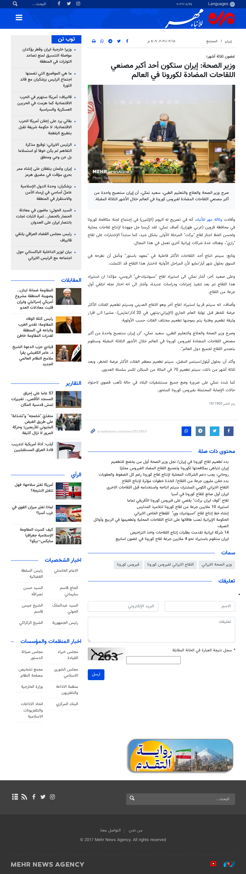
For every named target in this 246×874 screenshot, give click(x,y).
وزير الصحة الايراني (217, 564)
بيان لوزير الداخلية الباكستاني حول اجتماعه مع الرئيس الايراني (44, 255)
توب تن (66, 39)
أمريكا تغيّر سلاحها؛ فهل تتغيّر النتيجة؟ (34, 488)
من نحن (136, 830)
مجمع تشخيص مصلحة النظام (31, 672)
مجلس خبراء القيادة (68, 655)
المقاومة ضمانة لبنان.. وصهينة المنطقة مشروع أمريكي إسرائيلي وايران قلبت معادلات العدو (34, 299)
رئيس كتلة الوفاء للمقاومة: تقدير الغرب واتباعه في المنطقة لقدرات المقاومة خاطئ (35, 327)
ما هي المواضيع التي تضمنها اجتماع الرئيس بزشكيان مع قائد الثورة (46, 79)
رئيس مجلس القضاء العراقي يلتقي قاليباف (43, 237)
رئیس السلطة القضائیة (32, 574)
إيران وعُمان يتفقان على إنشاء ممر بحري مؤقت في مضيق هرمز (44, 172)
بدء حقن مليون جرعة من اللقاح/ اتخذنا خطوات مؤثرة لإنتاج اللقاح (175, 481)
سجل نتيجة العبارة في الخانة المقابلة (203, 651)
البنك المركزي (67, 704)
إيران (228, 41)
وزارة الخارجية (32, 687)
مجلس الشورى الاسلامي (66, 672)
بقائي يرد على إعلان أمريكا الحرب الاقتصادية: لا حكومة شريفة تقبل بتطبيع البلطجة (45, 127)
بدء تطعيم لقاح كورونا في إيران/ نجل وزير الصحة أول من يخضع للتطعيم (170, 462)
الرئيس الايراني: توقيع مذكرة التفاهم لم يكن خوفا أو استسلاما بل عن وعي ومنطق (45, 151)
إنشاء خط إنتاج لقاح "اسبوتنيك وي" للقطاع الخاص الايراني (181, 513)
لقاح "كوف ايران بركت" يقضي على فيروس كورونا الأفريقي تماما (178, 500)
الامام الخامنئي (66, 571)
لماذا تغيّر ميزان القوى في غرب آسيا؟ (32, 510)
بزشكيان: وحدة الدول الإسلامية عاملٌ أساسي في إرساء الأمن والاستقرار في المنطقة (46, 192)
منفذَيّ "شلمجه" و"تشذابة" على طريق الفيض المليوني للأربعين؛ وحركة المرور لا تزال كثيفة (32, 425)
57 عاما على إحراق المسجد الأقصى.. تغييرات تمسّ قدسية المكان (32, 399)
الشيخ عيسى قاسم (32, 608)
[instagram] (52, 797)
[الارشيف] (15, 797)
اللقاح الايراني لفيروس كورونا (170, 564)
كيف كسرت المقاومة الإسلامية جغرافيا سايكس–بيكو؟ (36, 535)
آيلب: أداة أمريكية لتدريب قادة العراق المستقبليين (32, 447)
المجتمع (211, 41)
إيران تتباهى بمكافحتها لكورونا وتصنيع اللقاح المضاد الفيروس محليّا (174, 468)
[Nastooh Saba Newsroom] (226, 864)
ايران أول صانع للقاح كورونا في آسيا (200, 494)
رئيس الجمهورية (65, 623)
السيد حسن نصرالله (33, 591)
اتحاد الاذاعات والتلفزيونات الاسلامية (32, 710)
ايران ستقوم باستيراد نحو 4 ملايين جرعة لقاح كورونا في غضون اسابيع (172, 539)
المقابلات (71, 280)
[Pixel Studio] (210, 864)
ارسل (96, 674)
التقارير (73, 383)
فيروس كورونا (128, 564)
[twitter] (43, 797)
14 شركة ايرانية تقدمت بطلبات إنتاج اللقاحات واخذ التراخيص (179, 532)
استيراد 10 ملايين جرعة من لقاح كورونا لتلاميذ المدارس (183, 507)
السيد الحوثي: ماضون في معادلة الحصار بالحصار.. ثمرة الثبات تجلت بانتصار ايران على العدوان (44, 216)
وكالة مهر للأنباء (209, 220)
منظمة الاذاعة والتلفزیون (67, 690)
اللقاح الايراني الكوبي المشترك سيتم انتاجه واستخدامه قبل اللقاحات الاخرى (168, 487)
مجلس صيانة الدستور (32, 655)
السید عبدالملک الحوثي (65, 608)
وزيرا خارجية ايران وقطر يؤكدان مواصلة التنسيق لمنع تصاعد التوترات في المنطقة (47, 55)
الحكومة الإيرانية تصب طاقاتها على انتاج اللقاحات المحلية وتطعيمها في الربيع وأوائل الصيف (161, 523)
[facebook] (33, 797)
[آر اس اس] (24, 797)
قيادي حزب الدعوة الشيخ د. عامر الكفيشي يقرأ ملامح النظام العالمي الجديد (32, 356)
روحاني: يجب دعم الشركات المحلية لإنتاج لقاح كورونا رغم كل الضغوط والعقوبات (164, 475)
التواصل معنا (110, 830)
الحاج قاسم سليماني (69, 591)
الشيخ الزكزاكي (31, 623)
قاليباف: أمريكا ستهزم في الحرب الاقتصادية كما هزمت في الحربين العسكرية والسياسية (44, 103)
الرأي (76, 475)
